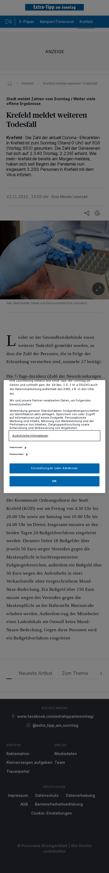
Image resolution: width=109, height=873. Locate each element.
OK (54, 481)
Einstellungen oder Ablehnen (54, 468)
